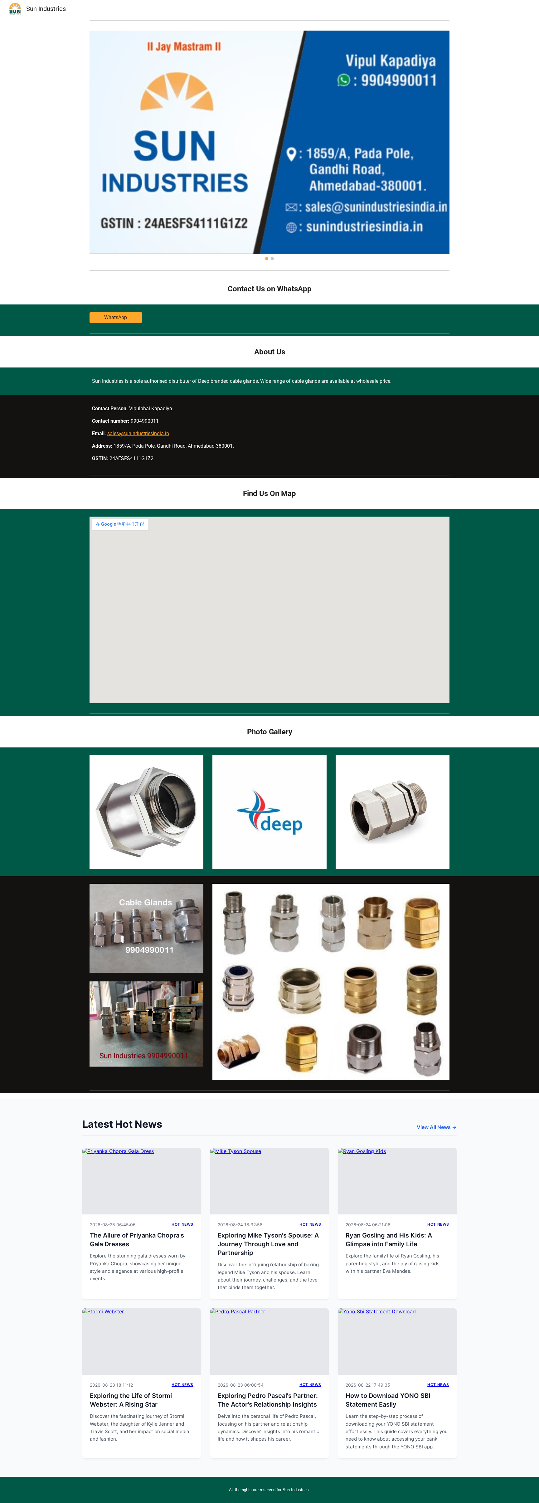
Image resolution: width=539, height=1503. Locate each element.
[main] (269, 289)
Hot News (182, 1224)
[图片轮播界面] (269, 145)
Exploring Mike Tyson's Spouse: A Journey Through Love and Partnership (268, 1244)
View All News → (437, 1127)
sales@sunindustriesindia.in (138, 433)
